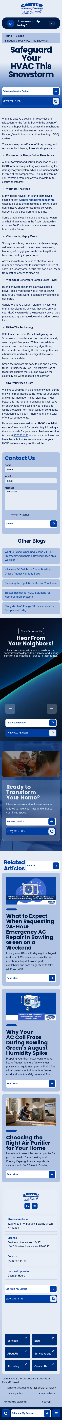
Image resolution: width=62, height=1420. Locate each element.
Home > (9, 35)
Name (8, 465)
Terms (26, 514)
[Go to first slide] (52, 709)
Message (9, 487)
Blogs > (20, 35)
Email (8, 476)
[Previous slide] (10, 709)
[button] (56, 1413)
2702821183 (21, 435)
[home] (31, 9)
